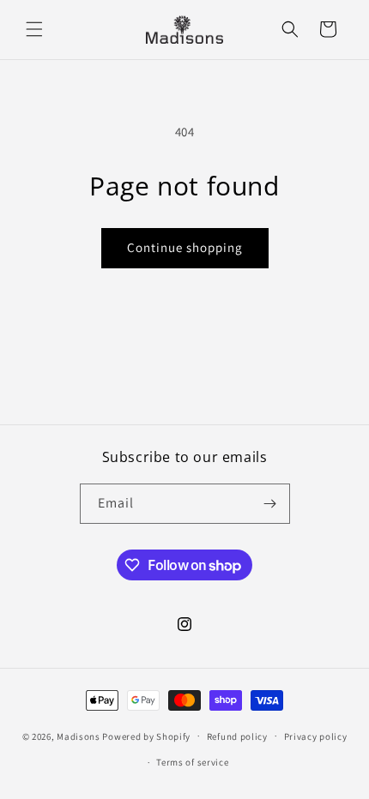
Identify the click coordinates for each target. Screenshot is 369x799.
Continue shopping (185, 247)
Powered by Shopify (146, 736)
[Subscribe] (270, 504)
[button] (34, 29)
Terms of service (192, 762)
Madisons (78, 736)
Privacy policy (316, 736)
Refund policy (237, 736)
